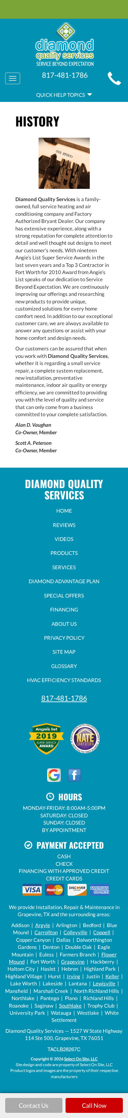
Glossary (64, 666)
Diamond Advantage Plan (64, 581)
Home (64, 511)
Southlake (70, 1005)
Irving (73, 976)
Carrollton (46, 932)
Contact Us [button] (33, 1105)
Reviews (64, 525)
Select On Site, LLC (81, 1058)
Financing (64, 609)
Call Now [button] (94, 1105)
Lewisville (104, 983)
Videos (64, 539)
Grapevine (73, 961)
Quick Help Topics (61, 95)
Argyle (42, 925)
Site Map (64, 652)
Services (64, 567)
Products (64, 553)
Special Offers (64, 595)
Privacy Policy (64, 638)
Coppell (101, 932)
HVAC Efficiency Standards (64, 680)
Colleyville (75, 932)
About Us (64, 624)
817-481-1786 (64, 698)
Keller (112, 976)
